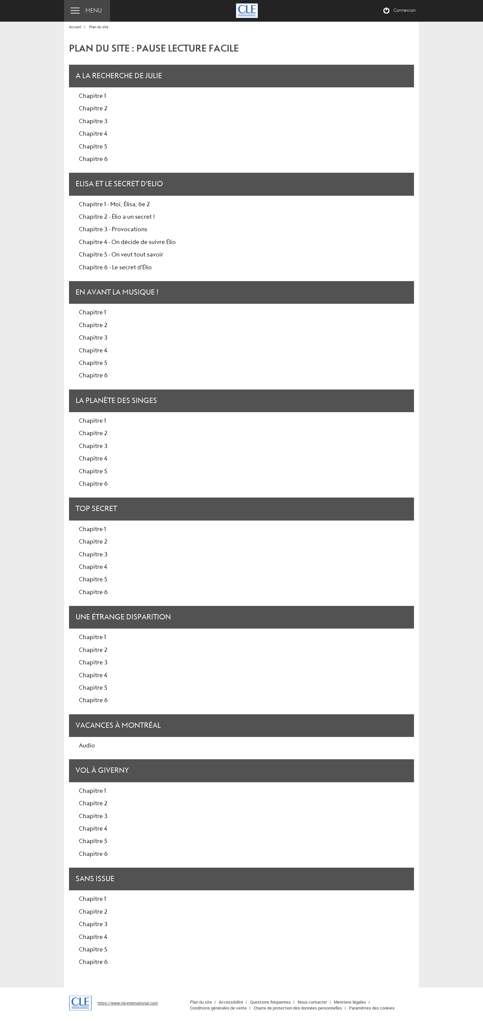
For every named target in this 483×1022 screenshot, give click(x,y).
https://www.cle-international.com (128, 1003)
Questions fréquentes (270, 1002)
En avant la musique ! (117, 292)
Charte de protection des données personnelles (298, 1008)
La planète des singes (116, 400)
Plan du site (201, 1002)
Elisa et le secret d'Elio (119, 184)
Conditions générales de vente (218, 1008)
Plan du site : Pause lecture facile (154, 48)
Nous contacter (312, 1002)
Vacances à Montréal (118, 725)
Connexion (404, 10)
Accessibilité (231, 1002)
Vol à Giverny (102, 770)
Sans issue (95, 879)
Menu (93, 10)
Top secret (96, 508)
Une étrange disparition (123, 617)
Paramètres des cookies (372, 1008)
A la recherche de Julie (119, 76)
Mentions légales (350, 1002)
